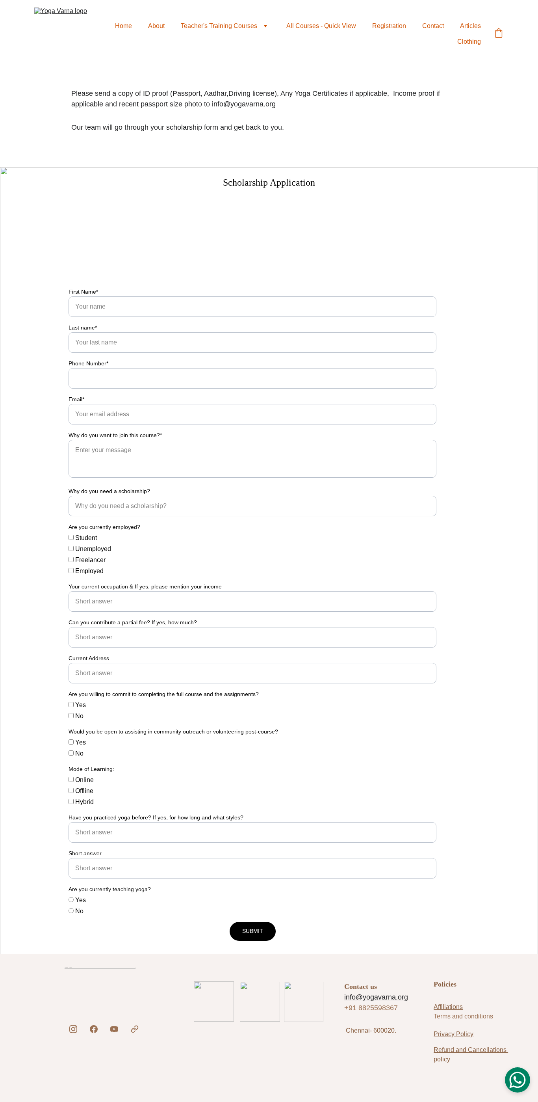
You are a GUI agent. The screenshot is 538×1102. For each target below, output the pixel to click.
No (78, 716)
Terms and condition (462, 1016)
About (156, 25)
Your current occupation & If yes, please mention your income (145, 586)
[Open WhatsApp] (517, 1080)
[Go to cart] (498, 34)
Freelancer (90, 560)
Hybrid (84, 802)
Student (85, 537)
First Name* (83, 292)
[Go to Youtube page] (114, 1029)
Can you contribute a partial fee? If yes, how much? (133, 622)
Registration (389, 25)
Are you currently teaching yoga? (110, 889)
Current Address (89, 658)
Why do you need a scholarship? (109, 491)
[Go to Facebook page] (94, 1029)
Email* (76, 399)
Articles (470, 25)
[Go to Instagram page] (73, 1029)
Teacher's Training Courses (219, 25)
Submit (252, 931)
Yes (80, 705)
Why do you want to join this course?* (115, 435)
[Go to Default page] (135, 1029)
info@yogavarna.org (376, 997)
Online (84, 779)
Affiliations (448, 1006)
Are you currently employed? (104, 527)
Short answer (85, 853)
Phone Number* (88, 363)
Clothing (469, 41)
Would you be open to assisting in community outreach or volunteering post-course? (173, 731)
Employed (89, 571)
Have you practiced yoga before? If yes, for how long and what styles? (156, 817)
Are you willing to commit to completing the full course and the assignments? (164, 694)
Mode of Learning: (91, 769)
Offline (83, 790)
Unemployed (92, 548)
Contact (433, 25)
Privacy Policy (453, 1034)
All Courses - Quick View (321, 25)
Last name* (83, 327)
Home (123, 25)
